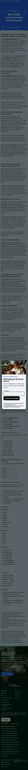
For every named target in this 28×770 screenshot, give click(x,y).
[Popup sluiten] (26, 361)
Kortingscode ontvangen (11, 398)
